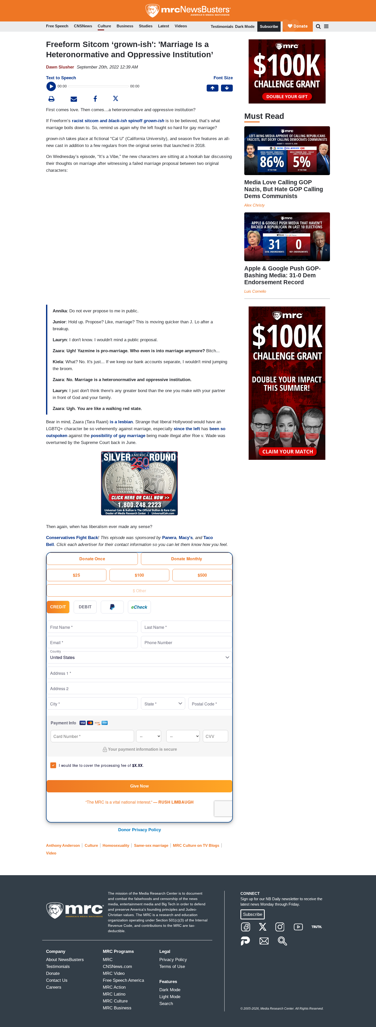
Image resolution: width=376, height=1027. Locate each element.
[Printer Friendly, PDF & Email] (74, 99)
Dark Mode (245, 26)
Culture (91, 845)
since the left (187, 428)
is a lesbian (121, 421)
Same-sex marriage (151, 845)
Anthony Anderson (63, 845)
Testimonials (222, 26)
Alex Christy (254, 205)
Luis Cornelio (255, 291)
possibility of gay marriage (118, 435)
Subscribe (269, 26)
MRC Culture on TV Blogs (196, 845)
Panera (169, 537)
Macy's (186, 537)
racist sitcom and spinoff (118, 120)
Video (51, 853)
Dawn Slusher (60, 67)
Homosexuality (116, 845)
